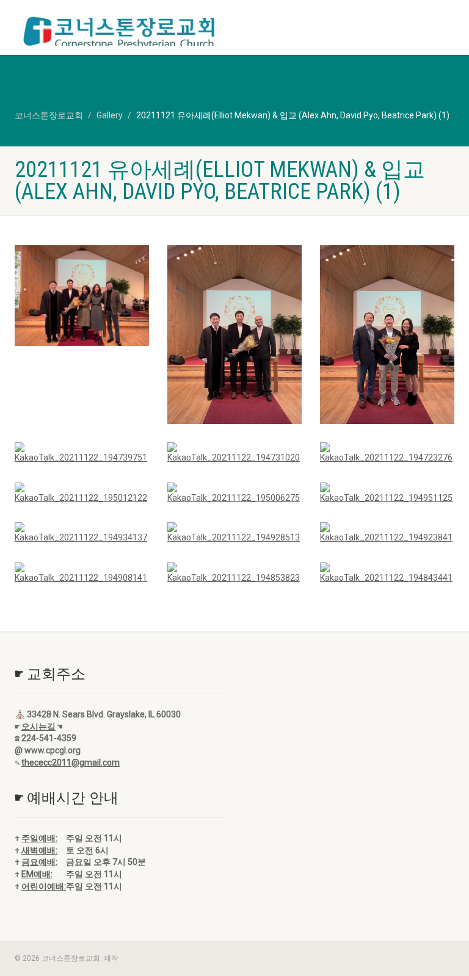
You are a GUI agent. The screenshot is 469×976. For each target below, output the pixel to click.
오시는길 (38, 726)
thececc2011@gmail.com (70, 762)
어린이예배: (43, 886)
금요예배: (39, 862)
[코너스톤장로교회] (120, 33)
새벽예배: (39, 850)
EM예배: (37, 874)
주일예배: (39, 838)
